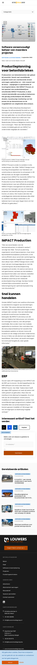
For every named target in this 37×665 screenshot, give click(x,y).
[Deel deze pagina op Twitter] (4, 427)
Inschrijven (18, 453)
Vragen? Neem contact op (15, 548)
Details (21, 662)
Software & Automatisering (11, 57)
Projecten (6, 571)
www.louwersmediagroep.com (14, 649)
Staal (4, 564)
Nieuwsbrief (6, 590)
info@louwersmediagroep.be (14, 642)
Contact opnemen (8, 597)
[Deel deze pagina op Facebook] (9, 427)
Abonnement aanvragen (10, 587)
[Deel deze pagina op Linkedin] (15, 427)
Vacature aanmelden (9, 594)
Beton (5, 561)
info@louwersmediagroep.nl (13, 620)
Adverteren (6, 584)
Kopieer (24, 427)
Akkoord (10, 662)
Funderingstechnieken (10, 574)
